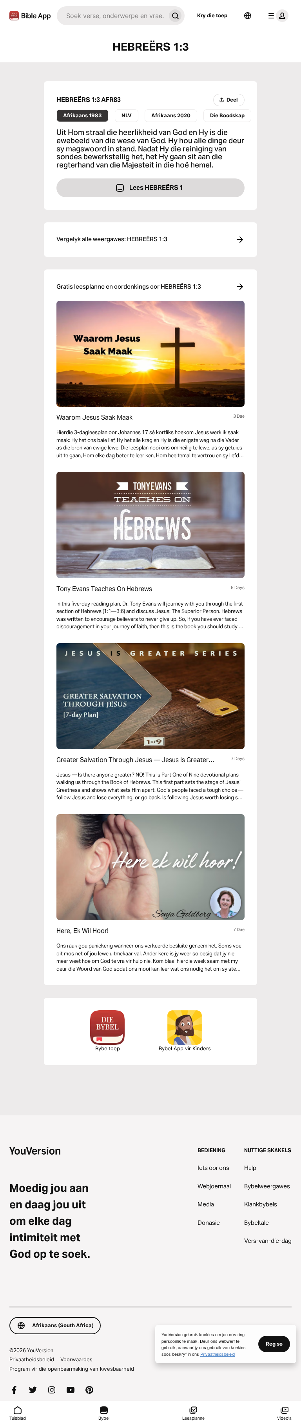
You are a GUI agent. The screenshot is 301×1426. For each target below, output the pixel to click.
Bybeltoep (107, 1048)
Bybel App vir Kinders (185, 1048)
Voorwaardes (76, 1359)
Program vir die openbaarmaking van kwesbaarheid (71, 1369)
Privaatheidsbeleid (31, 1359)
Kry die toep (212, 15)
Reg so (274, 1344)
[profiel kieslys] (277, 16)
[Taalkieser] (248, 16)
